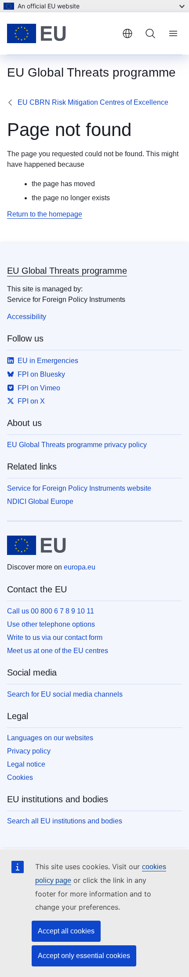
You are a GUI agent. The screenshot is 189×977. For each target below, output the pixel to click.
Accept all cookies (66, 931)
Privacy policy (29, 751)
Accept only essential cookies (84, 955)
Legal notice (26, 764)
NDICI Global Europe (40, 501)
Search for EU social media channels (65, 694)
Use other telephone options (51, 624)
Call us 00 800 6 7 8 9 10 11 (50, 611)
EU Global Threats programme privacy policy (77, 444)
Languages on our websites (50, 738)
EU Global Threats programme (67, 270)
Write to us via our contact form (54, 637)
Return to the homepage (44, 214)
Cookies (20, 777)
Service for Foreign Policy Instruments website (79, 488)
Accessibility (26, 316)
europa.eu (79, 567)
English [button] (127, 33)
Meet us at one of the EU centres (57, 650)
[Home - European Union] (61, 33)
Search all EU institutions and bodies (64, 821)
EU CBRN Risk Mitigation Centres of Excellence (93, 102)
